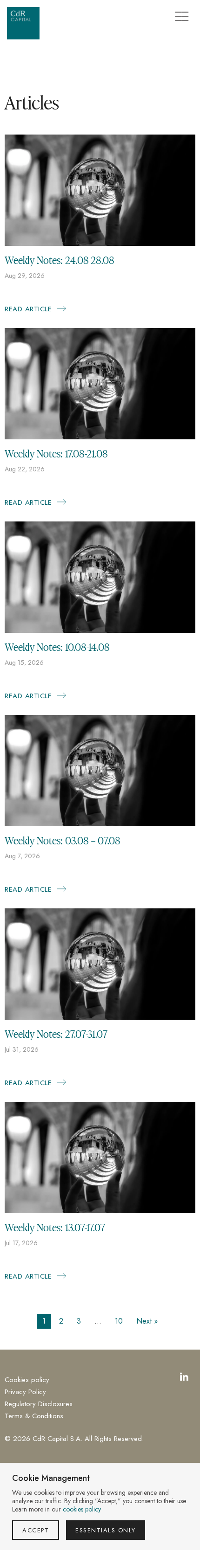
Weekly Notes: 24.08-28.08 (59, 260)
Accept (35, 1530)
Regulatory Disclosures (39, 1404)
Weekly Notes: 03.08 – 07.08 (62, 840)
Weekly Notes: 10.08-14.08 (57, 647)
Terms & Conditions (34, 1416)
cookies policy (82, 1509)
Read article (35, 309)
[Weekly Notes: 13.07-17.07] (100, 1210)
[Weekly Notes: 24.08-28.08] (100, 243)
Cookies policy (27, 1379)
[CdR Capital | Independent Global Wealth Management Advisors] (23, 23)
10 (119, 1321)
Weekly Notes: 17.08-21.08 (56, 453)
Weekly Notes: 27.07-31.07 (56, 1034)
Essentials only (105, 1530)
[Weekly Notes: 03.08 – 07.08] (100, 823)
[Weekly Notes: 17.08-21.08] (100, 436)
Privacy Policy (25, 1392)
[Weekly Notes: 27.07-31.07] (100, 1017)
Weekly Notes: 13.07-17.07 (55, 1227)
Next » (147, 1321)
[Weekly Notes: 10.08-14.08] (100, 630)
